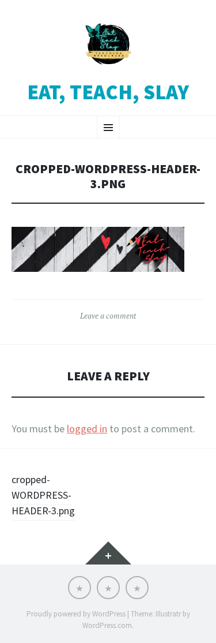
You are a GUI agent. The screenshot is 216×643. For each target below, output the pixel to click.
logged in (87, 428)
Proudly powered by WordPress (76, 614)
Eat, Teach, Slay (108, 92)
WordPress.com (107, 625)
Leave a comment (108, 316)
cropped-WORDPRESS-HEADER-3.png (43, 495)
